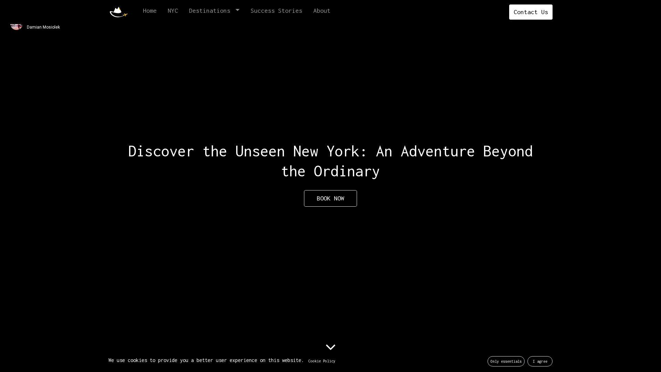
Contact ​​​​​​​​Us (531, 12)
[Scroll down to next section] (330, 346)
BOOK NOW (330, 198)
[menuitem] (150, 12)
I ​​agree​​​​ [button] (540, 361)
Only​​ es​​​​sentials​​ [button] (506, 361)
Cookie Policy (321, 361)
